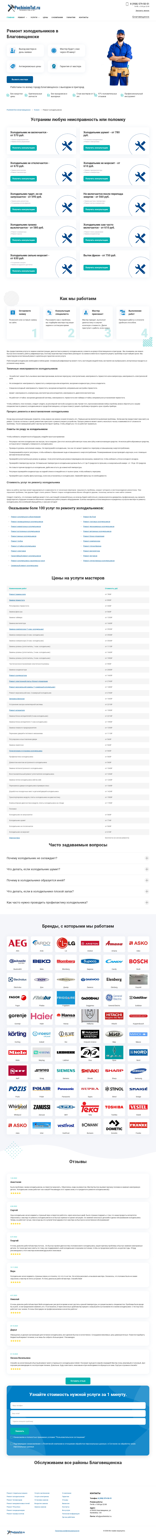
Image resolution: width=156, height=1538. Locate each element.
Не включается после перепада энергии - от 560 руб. (103, 195)
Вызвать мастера (20, 79)
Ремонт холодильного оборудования (26, 517)
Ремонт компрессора (91, 541)
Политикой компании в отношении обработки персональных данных (74, 1444)
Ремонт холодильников (15, 1496)
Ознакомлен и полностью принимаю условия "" (49, 1437)
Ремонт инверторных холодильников (26, 526)
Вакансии (65, 1503)
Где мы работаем (68, 1517)
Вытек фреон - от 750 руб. (99, 255)
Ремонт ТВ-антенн (13, 1507)
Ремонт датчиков (90, 556)
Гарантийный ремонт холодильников (26, 556)
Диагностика (14, 838)
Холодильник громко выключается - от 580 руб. (27, 226)
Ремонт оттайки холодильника (23, 546)
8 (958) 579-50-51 (139, 3)
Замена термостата (17, 600)
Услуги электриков (41, 1496)
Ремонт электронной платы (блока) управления (28, 681)
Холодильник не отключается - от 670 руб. (29, 164)
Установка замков (41, 1500)
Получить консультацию (23, 148)
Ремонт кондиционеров (15, 1510)
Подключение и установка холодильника (25, 751)
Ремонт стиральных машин (17, 1493)
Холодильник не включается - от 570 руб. (29, 134)
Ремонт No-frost (89, 517)
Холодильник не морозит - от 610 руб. (101, 164)
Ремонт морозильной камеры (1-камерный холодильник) (32, 687)
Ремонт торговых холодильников (96, 522)
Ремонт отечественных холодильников (99, 561)
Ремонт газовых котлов (15, 1514)
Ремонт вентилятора (91, 551)
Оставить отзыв (78, 1381)
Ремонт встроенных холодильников (25, 531)
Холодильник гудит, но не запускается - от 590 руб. (26, 195)
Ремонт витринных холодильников (97, 531)
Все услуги (66, 1510)
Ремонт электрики (18, 551)
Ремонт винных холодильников (23, 536)
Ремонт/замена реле (17, 594)
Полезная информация (70, 1514)
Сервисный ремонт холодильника (24, 566)
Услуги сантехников (41, 1493)
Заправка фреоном (16, 699)
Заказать (19, 1431)
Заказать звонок (142, 11)
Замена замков (40, 1507)
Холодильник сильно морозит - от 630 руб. (29, 257)
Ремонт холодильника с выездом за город (28, 561)
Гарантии (65, 1496)
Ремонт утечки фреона (92, 546)
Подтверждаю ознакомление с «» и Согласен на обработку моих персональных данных (74, 1445)
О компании (66, 1493)
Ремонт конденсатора (18, 675)
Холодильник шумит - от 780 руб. (101, 134)
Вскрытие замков (41, 1503)
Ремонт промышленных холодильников (27, 522)
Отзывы (65, 1500)
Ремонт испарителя (17, 710)
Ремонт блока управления (93, 536)
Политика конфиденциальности (67, 1531)
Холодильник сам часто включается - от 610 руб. (99, 226)
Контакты (65, 1507)
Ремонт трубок (17, 541)
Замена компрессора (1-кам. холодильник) (26, 629)
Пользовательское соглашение (70, 1437)
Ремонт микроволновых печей (18, 1503)
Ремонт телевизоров (14, 1500)
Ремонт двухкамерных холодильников (98, 526)
